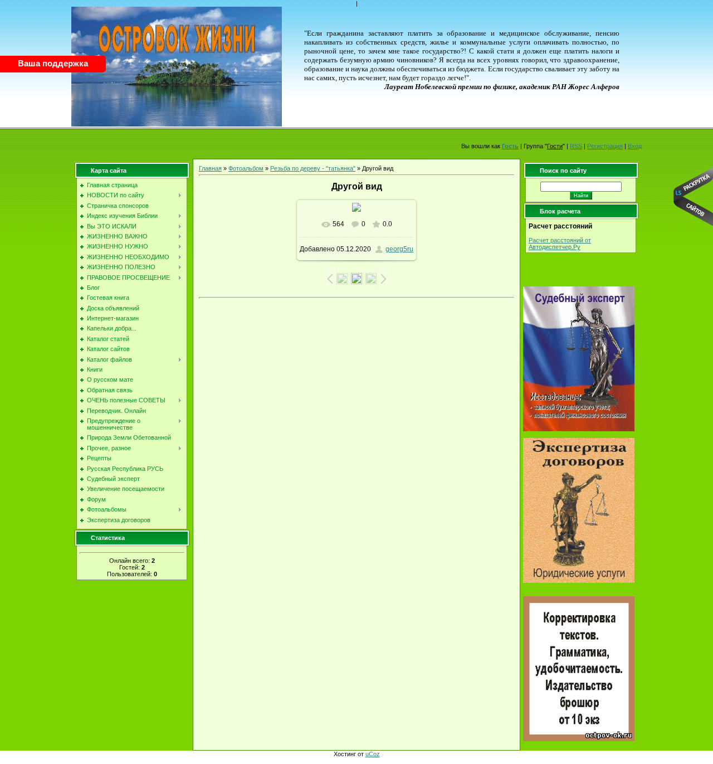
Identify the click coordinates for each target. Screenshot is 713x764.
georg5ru (399, 249)
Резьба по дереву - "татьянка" (312, 168)
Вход (635, 146)
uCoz (372, 754)
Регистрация (605, 146)
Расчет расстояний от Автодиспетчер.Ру (560, 243)
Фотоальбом (245, 168)
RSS (576, 146)
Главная (210, 168)
